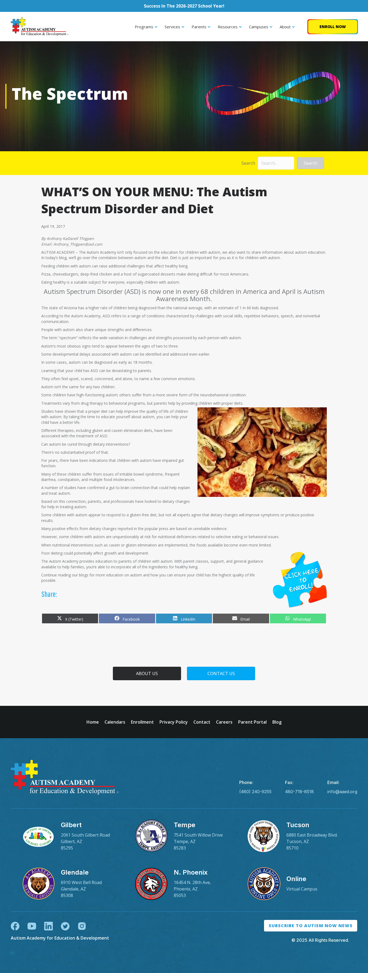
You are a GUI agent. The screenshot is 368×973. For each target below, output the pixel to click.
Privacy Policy (173, 722)
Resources (228, 26)
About (285, 26)
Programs (144, 26)
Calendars (115, 722)
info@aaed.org (342, 791)
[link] (71, 836)
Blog (277, 722)
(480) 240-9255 (255, 791)
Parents (199, 26)
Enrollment (142, 722)
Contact (201, 722)
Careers (224, 722)
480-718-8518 (299, 791)
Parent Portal (252, 722)
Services (172, 26)
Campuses (258, 26)
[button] (310, 163)
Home (92, 722)
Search (248, 163)
